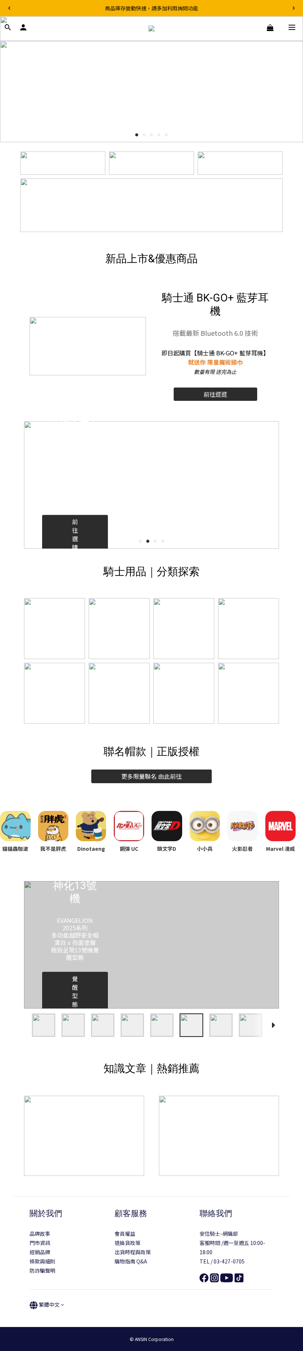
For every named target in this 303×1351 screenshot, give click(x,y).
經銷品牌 (40, 1252)
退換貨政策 (127, 1242)
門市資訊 (40, 1242)
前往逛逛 (215, 394)
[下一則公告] (293, 8)
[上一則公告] (9, 8)
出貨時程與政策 (133, 1252)
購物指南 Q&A (131, 1261)
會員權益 (125, 1233)
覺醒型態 (75, 991)
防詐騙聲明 (42, 1270)
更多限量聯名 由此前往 (151, 776)
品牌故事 (40, 1233)
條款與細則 (42, 1261)
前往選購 (75, 534)
